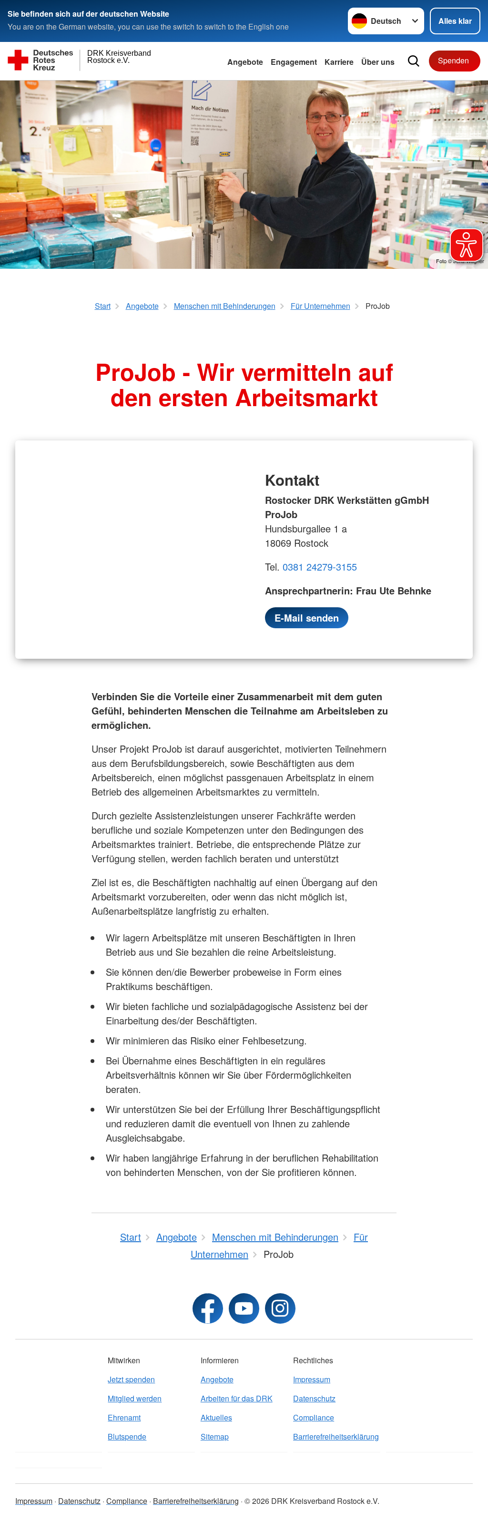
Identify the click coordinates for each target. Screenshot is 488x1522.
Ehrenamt (124, 1417)
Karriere (339, 61)
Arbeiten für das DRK (237, 1398)
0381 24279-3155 (320, 566)
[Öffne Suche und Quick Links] (413, 61)
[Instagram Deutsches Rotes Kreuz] (280, 1308)
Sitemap (215, 1436)
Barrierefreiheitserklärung (336, 1436)
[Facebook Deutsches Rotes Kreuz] (208, 1308)
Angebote (245, 61)
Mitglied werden (135, 1398)
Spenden (453, 60)
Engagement (294, 61)
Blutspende (127, 1436)
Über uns (378, 61)
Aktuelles (216, 1417)
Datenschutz (314, 1398)
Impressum (311, 1379)
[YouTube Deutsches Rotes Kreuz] (244, 1308)
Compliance (313, 1417)
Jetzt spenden (131, 1379)
